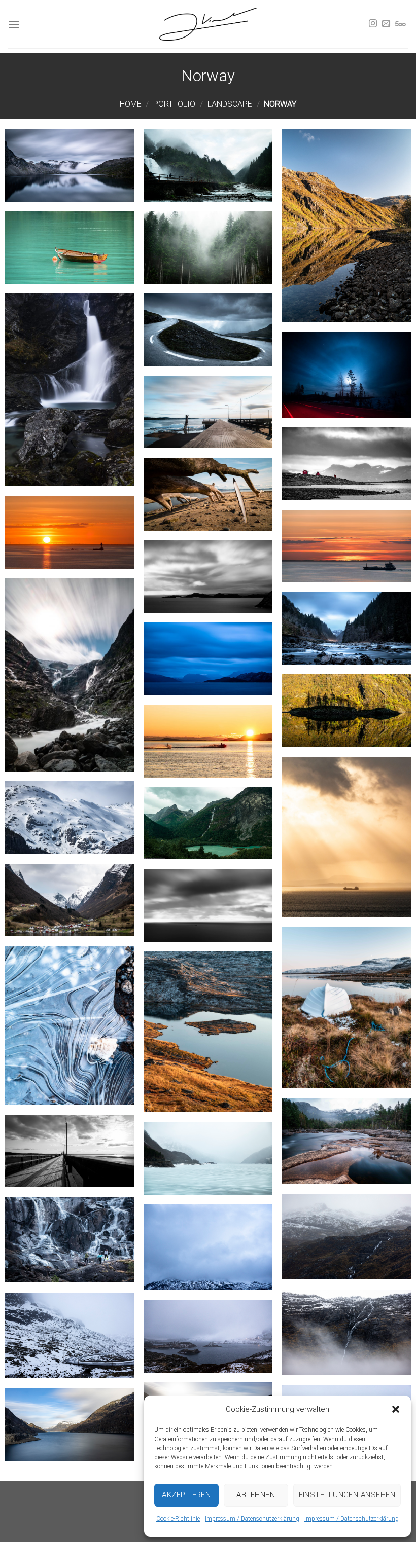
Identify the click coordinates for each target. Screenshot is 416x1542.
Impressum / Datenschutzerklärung (252, 1518)
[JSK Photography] (208, 24)
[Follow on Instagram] (373, 23)
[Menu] (14, 24)
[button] (396, 1409)
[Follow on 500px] (400, 23)
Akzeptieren (186, 1494)
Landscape (229, 104)
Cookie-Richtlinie (178, 1518)
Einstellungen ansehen (347, 1494)
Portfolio (174, 104)
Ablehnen (255, 1494)
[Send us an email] (386, 23)
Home (131, 104)
